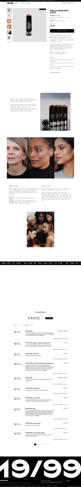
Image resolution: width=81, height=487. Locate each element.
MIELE (54, 26)
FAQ (1, 486)
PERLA (51, 26)
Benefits (52, 57)
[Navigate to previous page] (33, 444)
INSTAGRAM (23, 486)
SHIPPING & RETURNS (30, 486)
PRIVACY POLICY (60, 482)
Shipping (52, 20)
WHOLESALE (44, 486)
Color (52, 23)
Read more (45, 370)
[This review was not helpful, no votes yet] (66, 338)
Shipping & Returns (55, 68)
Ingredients (53, 61)
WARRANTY (49, 486)
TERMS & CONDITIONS (15, 486)
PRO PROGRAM (54, 486)
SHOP (16, 3)
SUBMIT (68, 480)
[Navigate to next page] (48, 444)
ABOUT (29, 3)
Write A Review (49, 318)
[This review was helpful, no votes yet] (64, 338)
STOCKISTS (38, 486)
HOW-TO (23, 3)
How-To (52, 64)
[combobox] (18, 325)
